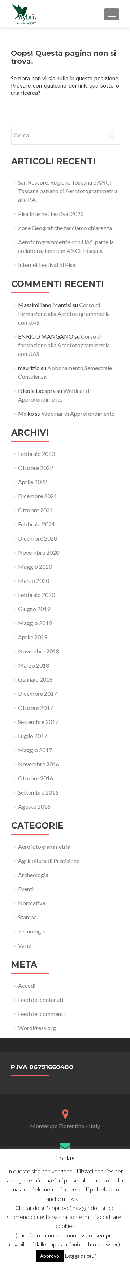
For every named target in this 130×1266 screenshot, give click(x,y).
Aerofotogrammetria (44, 846)
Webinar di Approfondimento (78, 413)
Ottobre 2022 (35, 467)
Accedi (26, 985)
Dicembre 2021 (37, 495)
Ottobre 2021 (35, 510)
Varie (24, 945)
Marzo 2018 (33, 665)
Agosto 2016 (34, 806)
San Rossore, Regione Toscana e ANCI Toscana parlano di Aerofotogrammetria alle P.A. (68, 191)
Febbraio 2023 (36, 453)
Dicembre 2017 (37, 693)
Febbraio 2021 (36, 524)
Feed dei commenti (41, 1013)
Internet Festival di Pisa (46, 264)
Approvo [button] (49, 1256)
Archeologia (33, 874)
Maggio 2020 (35, 566)
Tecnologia (32, 931)
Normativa (31, 902)
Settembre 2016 (38, 792)
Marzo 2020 (33, 580)
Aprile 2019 (32, 637)
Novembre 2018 (38, 651)
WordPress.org (37, 1027)
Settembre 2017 (38, 721)
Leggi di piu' (80, 1255)
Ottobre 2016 (35, 778)
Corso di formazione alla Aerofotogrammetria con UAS (64, 313)
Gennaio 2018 (35, 679)
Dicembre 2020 (37, 538)
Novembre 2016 (38, 764)
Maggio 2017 (35, 749)
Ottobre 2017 (35, 707)
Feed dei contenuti (40, 999)
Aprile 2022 (32, 481)
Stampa (27, 917)
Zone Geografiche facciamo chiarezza (65, 227)
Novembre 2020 (38, 552)
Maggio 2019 (35, 622)
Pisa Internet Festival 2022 (51, 213)
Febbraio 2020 (36, 594)
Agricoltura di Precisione (48, 860)
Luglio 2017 (32, 735)
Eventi (26, 888)
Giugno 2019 (34, 608)
